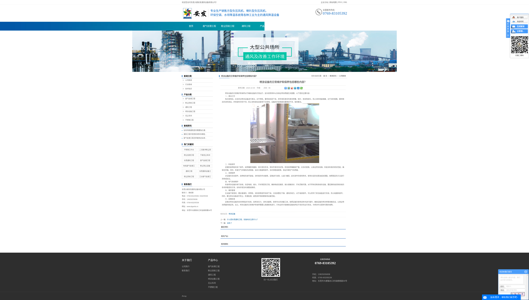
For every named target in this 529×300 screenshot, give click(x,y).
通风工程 (246, 26)
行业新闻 (188, 84)
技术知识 (188, 89)
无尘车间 (188, 116)
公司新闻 (188, 80)
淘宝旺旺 (520, 22)
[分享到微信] (301, 88)
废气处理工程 (209, 26)
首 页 (325, 76)
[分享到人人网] (298, 88)
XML (345, 2)
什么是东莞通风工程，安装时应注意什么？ (242, 220)
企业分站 (324, 2)
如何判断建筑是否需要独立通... (195, 130)
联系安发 (337, 26)
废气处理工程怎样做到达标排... (195, 138)
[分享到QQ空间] (289, 88)
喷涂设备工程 (190, 111)
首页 (191, 26)
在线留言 (521, 26)
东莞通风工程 (189, 160)
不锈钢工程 (189, 120)
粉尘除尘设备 (205, 166)
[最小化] (525, 271)
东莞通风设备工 (205, 171)
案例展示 (282, 26)
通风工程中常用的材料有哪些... (195, 134)
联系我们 (186, 270)
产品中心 (264, 26)
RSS (340, 2)
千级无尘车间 (205, 155)
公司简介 (186, 266)
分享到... (520, 31)
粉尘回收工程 (227, 26)
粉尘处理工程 (189, 155)
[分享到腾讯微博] (295, 88)
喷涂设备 (232, 214)
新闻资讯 (301, 26)
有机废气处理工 (189, 166)
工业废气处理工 (205, 177)
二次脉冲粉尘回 (205, 150)
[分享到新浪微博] (292, 88)
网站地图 (333, 2)
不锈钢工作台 (189, 150)
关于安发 (319, 26)
